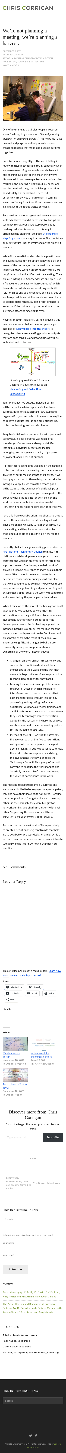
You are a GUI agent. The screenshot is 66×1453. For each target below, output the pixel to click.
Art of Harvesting (13, 58)
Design (49, 58)
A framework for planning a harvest (41, 1055)
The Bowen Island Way (46, 1183)
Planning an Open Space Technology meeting (31, 1352)
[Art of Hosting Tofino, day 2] (15, 1075)
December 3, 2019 (12, 51)
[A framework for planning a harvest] (43, 1044)
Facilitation (9, 62)
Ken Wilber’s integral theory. (33, 328)
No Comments (11, 65)
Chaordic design (34, 58)
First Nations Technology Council (23, 551)
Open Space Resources (17, 1346)
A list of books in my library (20, 1335)
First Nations (37, 62)
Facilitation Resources (16, 1341)
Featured (22, 62)
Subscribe (53, 1137)
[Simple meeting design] (15, 1044)
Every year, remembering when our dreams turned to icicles (18, 1183)
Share (33, 1158)
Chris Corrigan (14, 55)
